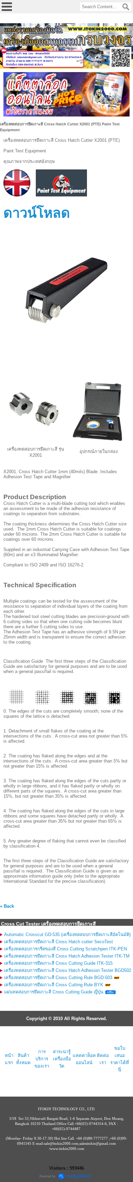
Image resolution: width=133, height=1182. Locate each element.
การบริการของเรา (41, 1059)
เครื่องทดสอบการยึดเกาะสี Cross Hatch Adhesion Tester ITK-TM (67, 956)
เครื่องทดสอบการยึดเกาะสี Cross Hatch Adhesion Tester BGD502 (67, 970)
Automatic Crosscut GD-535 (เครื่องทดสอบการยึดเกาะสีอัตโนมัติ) (67, 934)
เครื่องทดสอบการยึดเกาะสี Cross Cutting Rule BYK (53, 984)
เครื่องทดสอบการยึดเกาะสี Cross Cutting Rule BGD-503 (58, 977)
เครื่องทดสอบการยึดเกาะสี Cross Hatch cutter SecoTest (58, 941)
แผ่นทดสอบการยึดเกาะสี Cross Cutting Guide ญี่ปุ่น (53, 991)
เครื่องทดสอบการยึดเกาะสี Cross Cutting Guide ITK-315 (58, 963)
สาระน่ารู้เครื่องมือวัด (62, 1059)
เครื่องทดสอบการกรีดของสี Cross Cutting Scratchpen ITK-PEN (65, 948)
